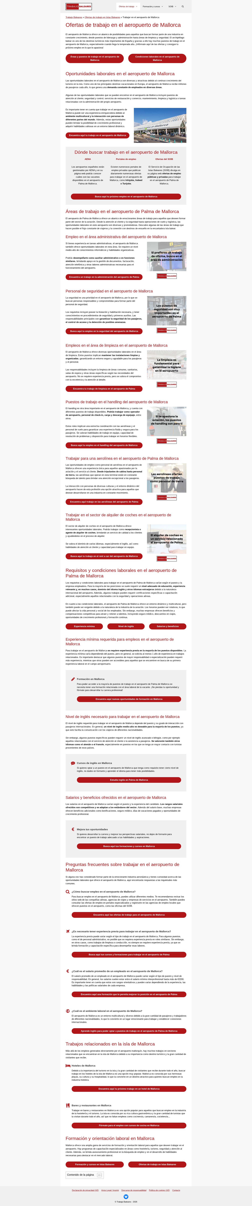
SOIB (171, 6)
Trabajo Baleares (74, 17)
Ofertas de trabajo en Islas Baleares (102, 17)
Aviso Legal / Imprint (110, 1190)
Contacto (176, 1190)
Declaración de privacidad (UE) (85, 1190)
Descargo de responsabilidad (133, 1190)
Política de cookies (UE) (159, 1190)
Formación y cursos (151, 6)
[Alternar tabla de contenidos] (98, 1175)
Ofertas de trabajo (126, 6)
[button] (182, 6)
